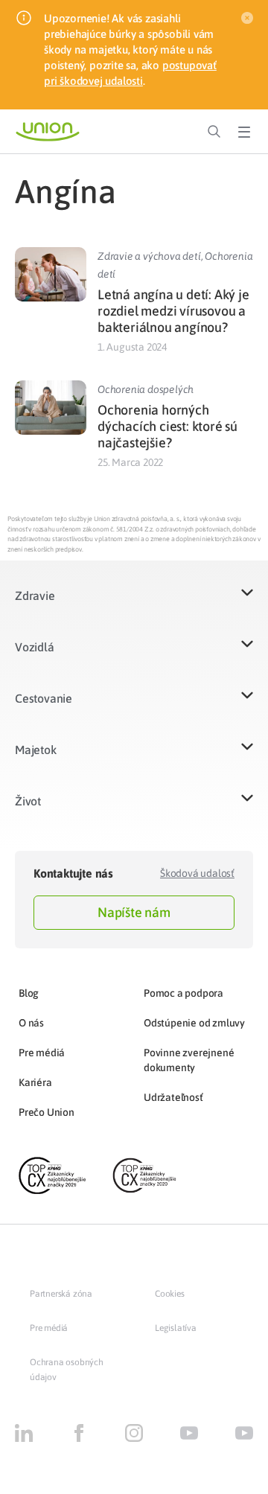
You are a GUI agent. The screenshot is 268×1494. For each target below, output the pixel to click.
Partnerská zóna (61, 1294)
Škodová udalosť (197, 873)
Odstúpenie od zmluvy (194, 1023)
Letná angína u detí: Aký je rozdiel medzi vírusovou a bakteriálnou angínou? (173, 311)
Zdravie (35, 595)
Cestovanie (43, 698)
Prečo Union (46, 1112)
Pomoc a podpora (183, 993)
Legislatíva (176, 1328)
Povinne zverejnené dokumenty (189, 1060)
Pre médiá (42, 1053)
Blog (29, 993)
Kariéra (35, 1082)
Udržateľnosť (173, 1097)
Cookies (170, 1294)
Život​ (28, 801)
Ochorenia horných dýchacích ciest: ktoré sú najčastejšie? (167, 426)
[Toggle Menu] (244, 131)
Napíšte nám (134, 912)
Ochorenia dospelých (146, 389)
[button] (134, 605)
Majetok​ (36, 749)
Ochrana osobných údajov (66, 1369)
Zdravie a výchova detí (149, 256)
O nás (31, 1023)
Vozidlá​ (34, 647)
